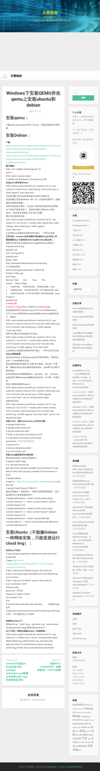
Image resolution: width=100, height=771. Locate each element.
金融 (75, 749)
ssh (79, 727)
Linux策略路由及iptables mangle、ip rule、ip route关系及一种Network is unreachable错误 (83, 380)
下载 (75, 230)
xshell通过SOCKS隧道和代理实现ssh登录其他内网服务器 (83, 336)
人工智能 (77, 240)
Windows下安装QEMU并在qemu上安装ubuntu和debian (83, 581)
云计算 (76, 235)
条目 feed (77, 629)
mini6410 (77, 719)
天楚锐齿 (50, 12)
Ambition (77, 407)
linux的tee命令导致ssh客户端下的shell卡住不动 (83, 558)
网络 (75, 264)
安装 (82, 730)
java (83, 712)
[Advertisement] (50, 52)
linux (76, 716)
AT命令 (86, 705)
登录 (43, 699)
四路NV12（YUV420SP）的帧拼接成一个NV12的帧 (49, 667)
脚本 (89, 742)
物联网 (76, 259)
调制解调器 (82, 746)
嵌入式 (76, 250)
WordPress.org (79, 638)
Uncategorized (79, 225)
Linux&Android (79, 220)
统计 (79, 742)
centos (75, 709)
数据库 (90, 735)
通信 (75, 269)
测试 (89, 739)
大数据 (76, 245)
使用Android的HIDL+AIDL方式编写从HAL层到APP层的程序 (83, 469)
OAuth (92, 720)
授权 (81, 735)
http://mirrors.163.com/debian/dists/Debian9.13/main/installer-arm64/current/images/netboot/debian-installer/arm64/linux (33, 159)
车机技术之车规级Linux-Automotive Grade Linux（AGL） (82, 495)
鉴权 (80, 750)
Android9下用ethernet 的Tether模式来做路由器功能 (82, 443)
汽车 (84, 738)
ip (77, 712)
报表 (77, 735)
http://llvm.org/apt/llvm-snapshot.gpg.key (36, 481)
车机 (90, 745)
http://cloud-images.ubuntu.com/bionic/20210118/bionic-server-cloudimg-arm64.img (30, 563)
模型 (79, 738)
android (78, 704)
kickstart (88, 712)
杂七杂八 (77, 254)
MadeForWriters (75, 767)
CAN (91, 705)
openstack (78, 723)
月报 (75, 738)
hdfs (74, 712)
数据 (85, 734)
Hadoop (88, 708)
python (87, 723)
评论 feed (77, 633)
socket (75, 727)
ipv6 (80, 712)
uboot (84, 727)
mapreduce (85, 716)
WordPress (51, 767)
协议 (77, 731)
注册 (75, 619)
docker (81, 709)
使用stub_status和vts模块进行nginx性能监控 (82, 347)
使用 (89, 727)
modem (86, 720)
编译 (82, 742)
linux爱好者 (78, 370)
